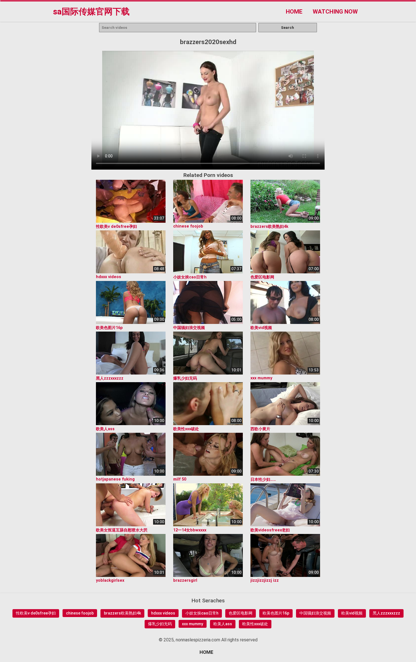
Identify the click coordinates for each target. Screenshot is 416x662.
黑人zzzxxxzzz (386, 613)
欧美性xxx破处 (255, 624)
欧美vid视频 (352, 613)
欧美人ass (222, 624)
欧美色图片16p (276, 613)
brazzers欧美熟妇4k (122, 613)
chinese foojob (80, 613)
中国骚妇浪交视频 (315, 613)
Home (294, 11)
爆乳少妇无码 (160, 624)
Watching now (335, 11)
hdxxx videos (163, 613)
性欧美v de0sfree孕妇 (36, 613)
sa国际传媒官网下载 (91, 11)
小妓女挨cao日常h (201, 613)
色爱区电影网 (240, 613)
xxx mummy (192, 624)
